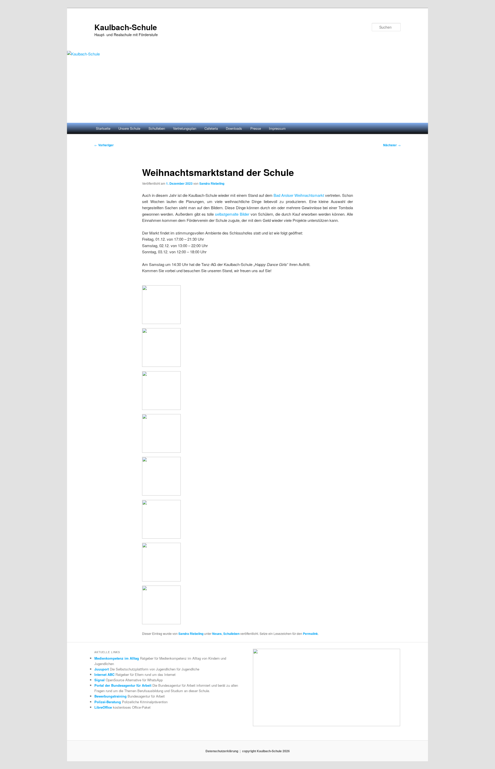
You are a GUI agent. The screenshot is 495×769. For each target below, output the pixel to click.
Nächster (392, 145)
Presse (255, 128)
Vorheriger (104, 145)
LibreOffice (103, 707)
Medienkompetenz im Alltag (116, 658)
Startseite (103, 128)
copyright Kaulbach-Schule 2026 (266, 751)
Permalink (310, 633)
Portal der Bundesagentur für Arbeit (122, 685)
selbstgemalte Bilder (232, 214)
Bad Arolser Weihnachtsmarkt (299, 195)
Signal (99, 679)
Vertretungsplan (184, 128)
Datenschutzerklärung (221, 751)
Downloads (234, 128)
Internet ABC (104, 674)
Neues (217, 633)
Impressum (277, 128)
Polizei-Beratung (107, 701)
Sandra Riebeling (211, 183)
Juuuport (101, 669)
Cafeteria (211, 128)
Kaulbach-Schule (125, 27)
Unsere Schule (129, 128)
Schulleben (156, 128)
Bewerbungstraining (110, 696)
